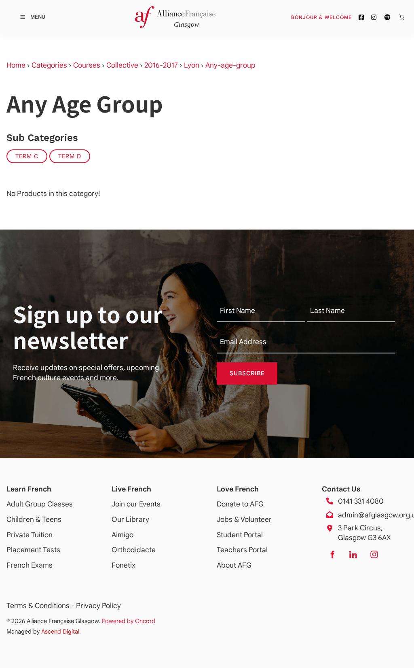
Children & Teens (33, 519)
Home (15, 65)
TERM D (69, 156)
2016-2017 (161, 65)
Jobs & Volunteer (244, 519)
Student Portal (240, 534)
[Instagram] (374, 554)
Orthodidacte (134, 549)
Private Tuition (29, 534)
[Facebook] (332, 554)
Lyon (191, 65)
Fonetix (123, 565)
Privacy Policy (98, 605)
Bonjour (336, 17)
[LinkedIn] (353, 554)
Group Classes (49, 504)
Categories (49, 65)
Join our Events (136, 504)
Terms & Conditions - (41, 605)
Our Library (130, 519)
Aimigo (122, 534)
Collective (122, 65)
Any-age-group (230, 65)
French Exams (29, 565)
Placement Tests (33, 549)
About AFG (234, 565)
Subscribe (247, 373)
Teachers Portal (242, 549)
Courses (86, 65)
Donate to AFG (240, 504)
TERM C (26, 156)
